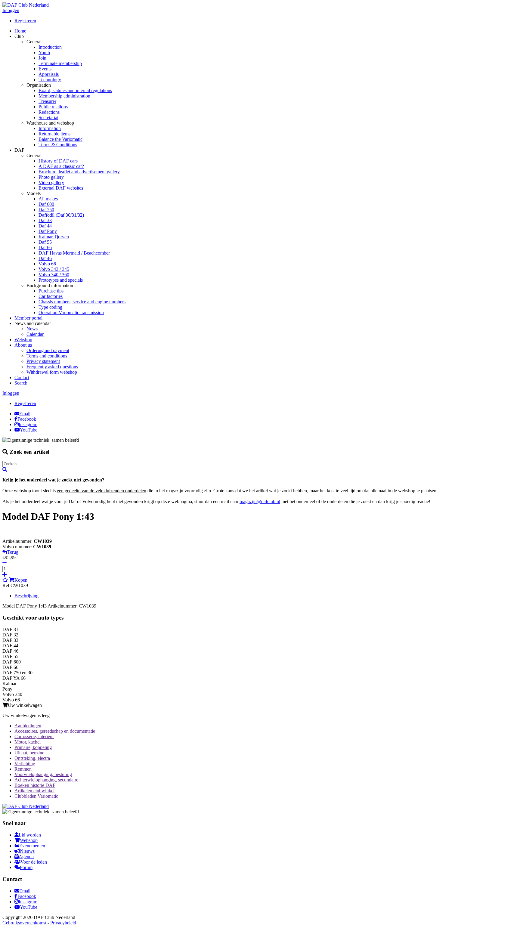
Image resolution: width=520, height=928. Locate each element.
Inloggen (10, 10)
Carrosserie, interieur (34, 736)
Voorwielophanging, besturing (43, 774)
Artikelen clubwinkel (34, 790)
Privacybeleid (63, 922)
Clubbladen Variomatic (36, 796)
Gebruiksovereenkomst (24, 922)
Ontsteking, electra (32, 758)
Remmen (23, 769)
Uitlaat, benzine (29, 752)
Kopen (20, 580)
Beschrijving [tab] (26, 595)
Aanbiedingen (27, 725)
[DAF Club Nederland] (25, 5)
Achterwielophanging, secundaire (46, 779)
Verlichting (24, 763)
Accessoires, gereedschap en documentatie (54, 731)
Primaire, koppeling (33, 747)
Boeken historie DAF (34, 785)
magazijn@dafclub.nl (260, 501)
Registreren (25, 20)
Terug (12, 552)
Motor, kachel (27, 741)
